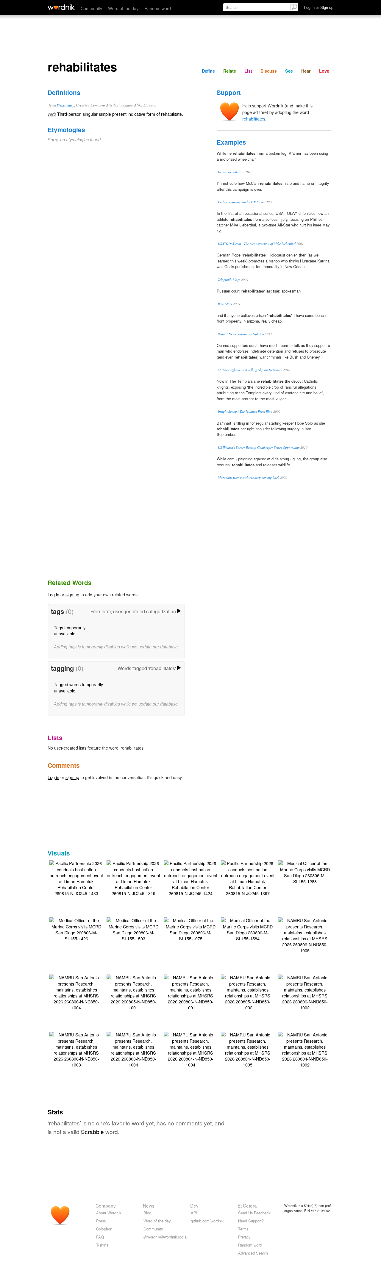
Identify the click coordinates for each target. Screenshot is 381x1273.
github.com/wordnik (207, 1221)
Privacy (244, 1237)
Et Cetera (247, 1205)
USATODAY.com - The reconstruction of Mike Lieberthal (257, 243)
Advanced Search (253, 1253)
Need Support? (251, 1221)
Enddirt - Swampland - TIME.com (241, 202)
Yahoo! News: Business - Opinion (241, 334)
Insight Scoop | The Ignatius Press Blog (245, 411)
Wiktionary (65, 104)
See (289, 71)
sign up (72, 594)
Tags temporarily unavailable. (69, 630)
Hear (306, 71)
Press (101, 1221)
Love (324, 71)
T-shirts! (103, 1245)
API (194, 1213)
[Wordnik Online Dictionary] (61, 7)
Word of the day (123, 8)
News (148, 1205)
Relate (229, 71)
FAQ (100, 1237)
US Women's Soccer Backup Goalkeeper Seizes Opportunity (258, 447)
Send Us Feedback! (254, 1213)
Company (106, 1205)
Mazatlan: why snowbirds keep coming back (248, 477)
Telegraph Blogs (229, 279)
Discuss (268, 71)
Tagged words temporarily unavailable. (78, 687)
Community (91, 8)
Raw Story (225, 303)
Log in (53, 594)
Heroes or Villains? (231, 172)
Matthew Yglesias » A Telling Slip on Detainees (250, 369)
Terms (243, 1229)
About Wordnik (108, 1213)
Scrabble (92, 1131)
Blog (147, 1213)
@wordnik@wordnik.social (165, 1237)
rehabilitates (253, 118)
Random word (157, 8)
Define (208, 71)
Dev (194, 1205)
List (248, 71)
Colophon (104, 1229)
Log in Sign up (318, 7)
